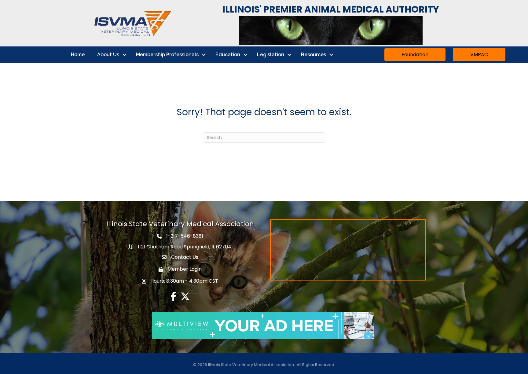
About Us (108, 54)
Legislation (270, 54)
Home (78, 54)
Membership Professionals (167, 54)
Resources (313, 54)
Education (227, 54)
